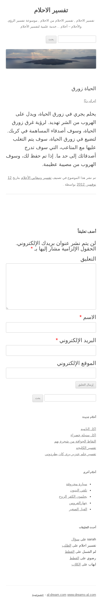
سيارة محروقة (76, 484)
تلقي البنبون (78, 490)
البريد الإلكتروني (76, 340)
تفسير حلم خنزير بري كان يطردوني (70, 454)
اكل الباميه (88, 429)
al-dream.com (56, 595)
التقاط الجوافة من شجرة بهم (75, 441)
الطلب (66, 545)
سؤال (75, 539)
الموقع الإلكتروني (76, 363)
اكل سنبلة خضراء (83, 435)
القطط (70, 552)
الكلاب (76, 564)
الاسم (87, 317)
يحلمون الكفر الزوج (73, 496)
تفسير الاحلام (51, 9)
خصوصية (38, 595)
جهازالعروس (78, 503)
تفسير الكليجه (86, 448)
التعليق (88, 259)
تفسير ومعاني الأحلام (36, 178)
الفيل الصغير (78, 509)
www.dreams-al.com (81, 595)
